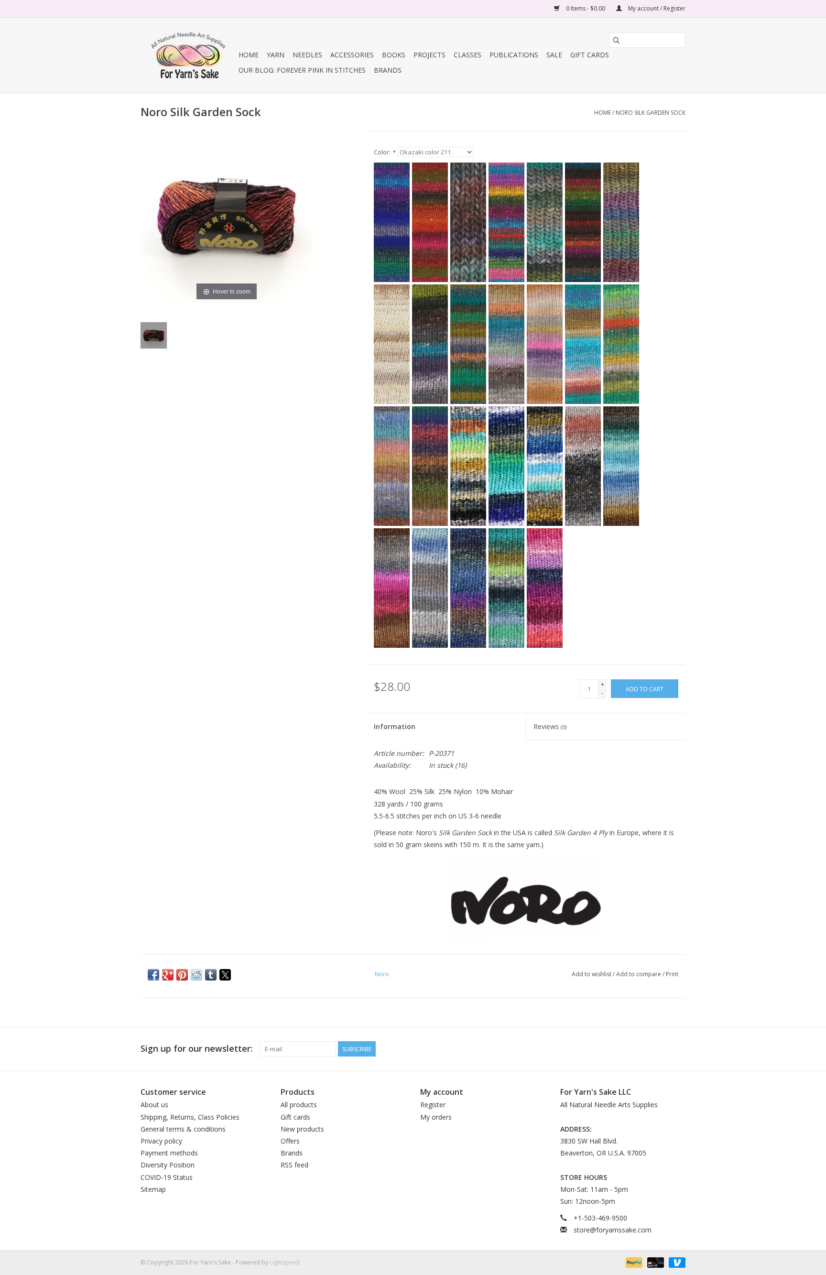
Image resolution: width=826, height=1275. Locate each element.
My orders (436, 1117)
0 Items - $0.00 (586, 8)
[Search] (616, 40)
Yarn (275, 54)
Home (249, 54)
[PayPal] (633, 1262)
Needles (307, 54)
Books (393, 54)
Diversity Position (168, 1164)
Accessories (352, 54)
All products (299, 1104)
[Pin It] (182, 975)
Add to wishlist (592, 974)
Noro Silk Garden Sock (650, 113)
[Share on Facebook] (153, 975)
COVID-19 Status (167, 1177)
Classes (467, 54)
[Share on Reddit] (196, 975)
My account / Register (656, 8)
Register (433, 1104)
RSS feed (294, 1164)
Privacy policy (161, 1140)
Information (394, 726)
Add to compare (639, 974)
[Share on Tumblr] (211, 975)
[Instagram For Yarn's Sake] (677, 1049)
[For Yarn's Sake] (188, 55)
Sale (554, 54)
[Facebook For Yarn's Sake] (643, 1049)
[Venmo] (675, 1262)
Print (672, 974)
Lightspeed (285, 1262)
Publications (513, 54)
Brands (388, 70)
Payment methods (169, 1152)
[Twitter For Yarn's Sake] (660, 1049)
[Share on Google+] (168, 975)
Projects (429, 54)
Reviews (549, 726)
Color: (384, 152)
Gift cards (589, 54)
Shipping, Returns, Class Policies (190, 1117)
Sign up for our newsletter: (196, 1049)
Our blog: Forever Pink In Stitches (302, 70)
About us (154, 1104)
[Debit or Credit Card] (654, 1262)
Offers (290, 1140)
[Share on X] (225, 975)
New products (302, 1128)
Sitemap (153, 1189)
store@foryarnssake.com (613, 1229)
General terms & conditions (183, 1128)
